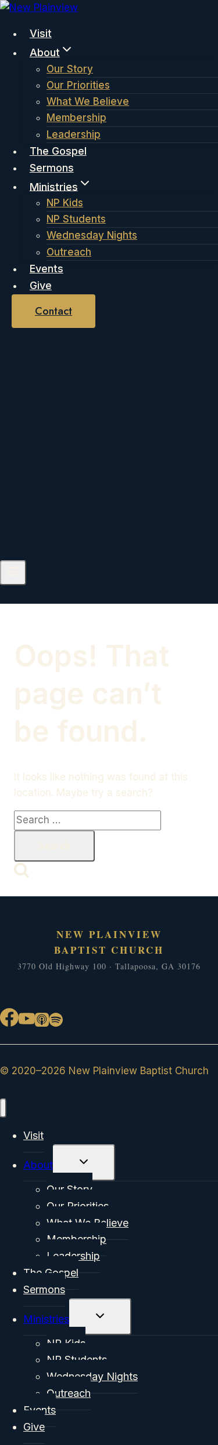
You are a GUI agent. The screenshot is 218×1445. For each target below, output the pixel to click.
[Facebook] (9, 1023)
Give (41, 285)
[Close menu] (3, 1108)
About (38, 1165)
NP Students (76, 219)
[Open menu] (13, 572)
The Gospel (58, 151)
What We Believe (88, 101)
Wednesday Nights (92, 235)
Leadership (74, 134)
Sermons (52, 168)
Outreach (69, 252)
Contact (53, 311)
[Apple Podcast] (42, 1023)
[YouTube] (27, 1023)
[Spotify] (56, 1023)
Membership (76, 117)
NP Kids (65, 203)
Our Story (70, 69)
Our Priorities (78, 85)
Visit (41, 33)
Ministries (46, 1319)
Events (46, 268)
